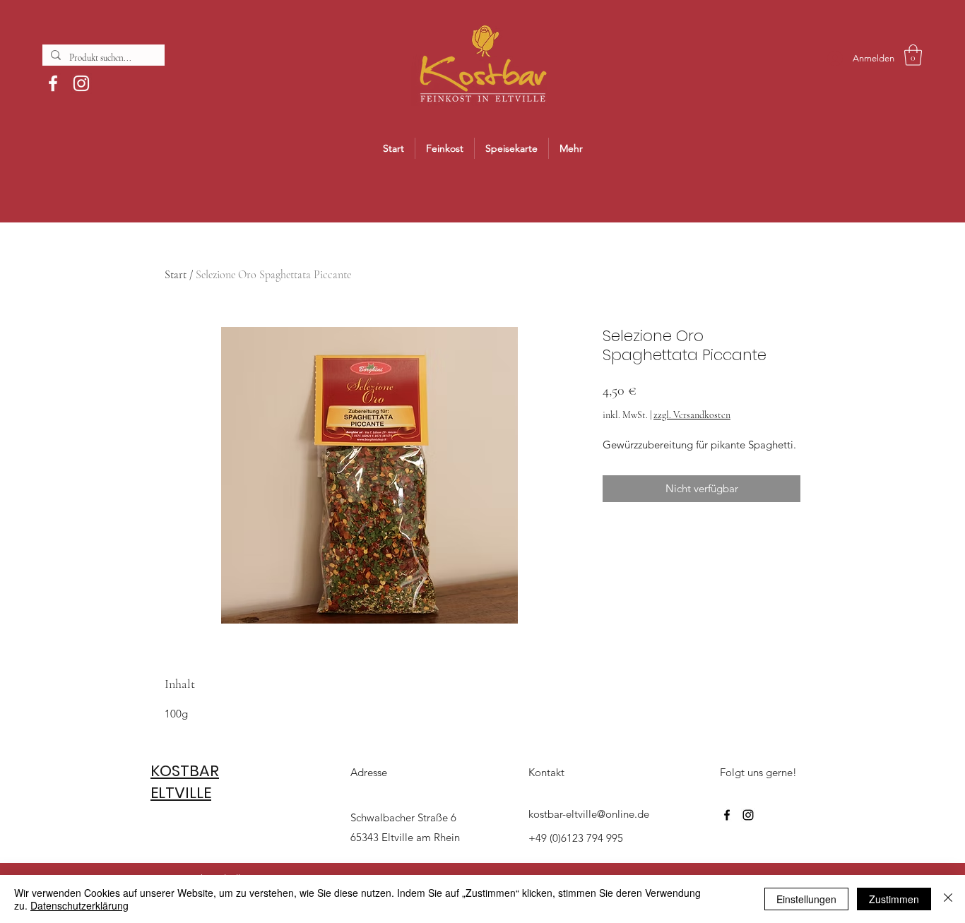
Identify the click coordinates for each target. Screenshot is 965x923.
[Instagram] (81, 83)
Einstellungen (806, 899)
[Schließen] (948, 899)
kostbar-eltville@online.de (588, 814)
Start (176, 275)
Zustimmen (894, 899)
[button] (913, 55)
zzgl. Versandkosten (691, 415)
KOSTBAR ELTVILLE (184, 782)
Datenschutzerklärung (79, 905)
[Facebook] (53, 83)
